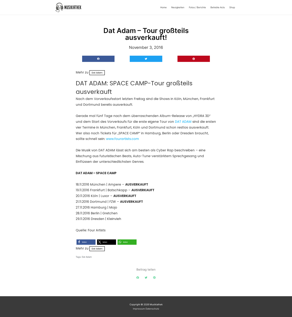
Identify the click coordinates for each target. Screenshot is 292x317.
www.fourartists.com (122, 139)
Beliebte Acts (217, 7)
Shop (232, 7)
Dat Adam (97, 72)
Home (163, 7)
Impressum (139, 308)
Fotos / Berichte (197, 7)
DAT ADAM (183, 121)
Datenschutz (152, 308)
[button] (98, 59)
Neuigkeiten (177, 7)
